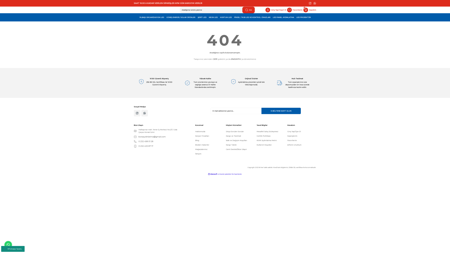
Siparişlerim (292, 136)
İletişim (198, 154)
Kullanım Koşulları (264, 145)
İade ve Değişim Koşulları (236, 140)
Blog (197, 140)
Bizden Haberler (202, 145)
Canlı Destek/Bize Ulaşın (236, 149)
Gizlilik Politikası (264, 136)
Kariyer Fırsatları (202, 136)
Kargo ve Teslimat (233, 136)
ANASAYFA (236, 59)
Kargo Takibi (231, 145)
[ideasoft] (212, 174)
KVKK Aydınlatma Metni (267, 140)
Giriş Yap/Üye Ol (294, 131)
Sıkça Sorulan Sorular (235, 131)
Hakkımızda (200, 131)
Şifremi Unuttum (294, 145)
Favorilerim (292, 140)
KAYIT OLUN (281, 111)
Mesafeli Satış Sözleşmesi (267, 131)
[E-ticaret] (225, 174)
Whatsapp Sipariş (15, 249)
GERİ (215, 59)
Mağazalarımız (201, 149)
